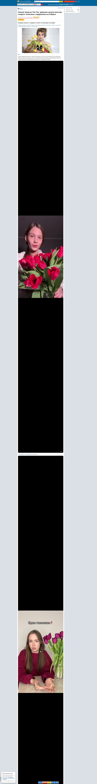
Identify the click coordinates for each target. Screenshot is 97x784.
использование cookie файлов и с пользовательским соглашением (8, 778)
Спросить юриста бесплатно (69, 1)
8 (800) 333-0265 (64, 4)
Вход (78, 1)
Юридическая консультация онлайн (26, 2)
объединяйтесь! (28, 1)
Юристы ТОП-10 (20, 4)
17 (78, 7)
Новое (33, 4)
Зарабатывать (21, 19)
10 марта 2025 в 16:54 (21, 17)
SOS (42, 4)
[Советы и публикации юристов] (18, 2)
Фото (19, 54)
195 (78, 9)
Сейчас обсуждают (27, 4)
